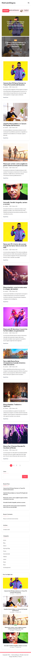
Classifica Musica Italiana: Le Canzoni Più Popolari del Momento (15, 44)
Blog (15, 19)
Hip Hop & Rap (6, 548)
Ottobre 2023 (6, 529)
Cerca (4, 471)
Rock (4, 564)
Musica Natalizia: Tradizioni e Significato (12, 405)
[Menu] (28, 2)
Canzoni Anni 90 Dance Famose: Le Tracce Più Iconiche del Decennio (15, 24)
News (4, 562)
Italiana (5, 556)
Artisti (4, 540)
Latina (4, 559)
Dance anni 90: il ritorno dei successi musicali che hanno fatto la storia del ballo (15, 245)
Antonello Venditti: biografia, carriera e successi (15, 203)
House (4, 551)
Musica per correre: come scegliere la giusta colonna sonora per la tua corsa (15, 164)
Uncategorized (6, 567)
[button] (16, 32)
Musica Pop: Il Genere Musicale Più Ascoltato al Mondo (14, 447)
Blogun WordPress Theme (15, 656)
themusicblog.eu (8, 3)
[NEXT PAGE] (20, 465)
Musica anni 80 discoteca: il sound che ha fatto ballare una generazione (15, 330)
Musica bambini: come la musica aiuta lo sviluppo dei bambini (15, 288)
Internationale (6, 553)
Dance (4, 545)
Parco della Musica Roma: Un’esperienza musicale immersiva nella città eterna (14, 362)
